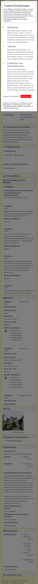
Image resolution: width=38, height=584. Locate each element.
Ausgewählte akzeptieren (11, 96)
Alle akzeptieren (26, 96)
